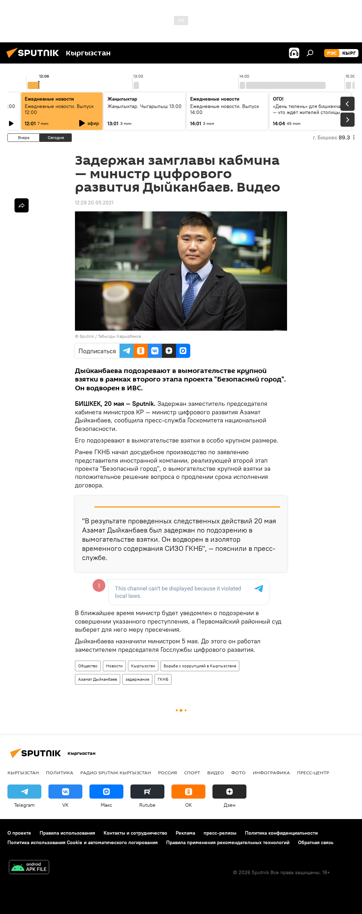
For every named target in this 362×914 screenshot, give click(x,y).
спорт (192, 772)
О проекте (19, 833)
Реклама (185, 833)
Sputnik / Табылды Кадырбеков (110, 336)
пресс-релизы (220, 833)
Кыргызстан (143, 665)
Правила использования (67, 833)
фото (238, 772)
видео (215, 772)
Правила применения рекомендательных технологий (228, 842)
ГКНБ (163, 679)
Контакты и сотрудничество (135, 833)
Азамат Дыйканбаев (97, 679)
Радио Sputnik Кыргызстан (115, 772)
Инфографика (271, 772)
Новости (114, 665)
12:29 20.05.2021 (94, 202)
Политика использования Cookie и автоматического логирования (82, 842)
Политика (59, 772)
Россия (167, 772)
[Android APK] (29, 868)
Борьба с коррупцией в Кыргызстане (200, 665)
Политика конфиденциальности (281, 833)
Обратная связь (315, 842)
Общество (88, 665)
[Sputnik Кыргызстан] (35, 59)
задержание (137, 679)
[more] (21, 205)
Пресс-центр (313, 772)
